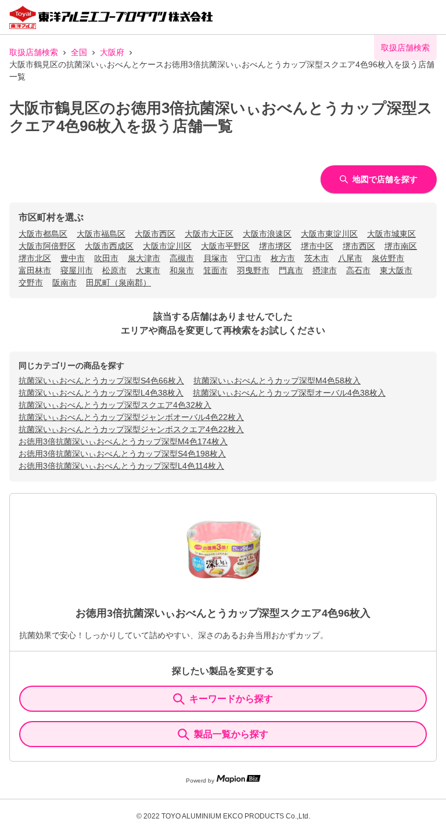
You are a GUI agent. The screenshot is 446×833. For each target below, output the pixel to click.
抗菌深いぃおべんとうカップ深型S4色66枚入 (101, 380)
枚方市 (283, 258)
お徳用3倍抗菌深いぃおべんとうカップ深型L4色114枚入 (121, 465)
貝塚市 (215, 258)
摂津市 (324, 270)
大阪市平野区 (225, 246)
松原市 (114, 270)
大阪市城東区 (391, 233)
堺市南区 (400, 246)
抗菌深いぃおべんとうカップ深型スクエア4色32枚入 (115, 405)
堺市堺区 (275, 246)
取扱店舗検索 (33, 52)
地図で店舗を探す (385, 179)
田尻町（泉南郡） (118, 282)
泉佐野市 (388, 258)
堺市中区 (317, 246)
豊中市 (72, 258)
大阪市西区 (155, 233)
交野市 (31, 282)
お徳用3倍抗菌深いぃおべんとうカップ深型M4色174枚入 (123, 441)
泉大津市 (144, 258)
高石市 (358, 270)
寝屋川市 (76, 270)
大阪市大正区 (209, 233)
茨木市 (316, 258)
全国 (79, 52)
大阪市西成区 (109, 246)
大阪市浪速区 (267, 233)
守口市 (249, 258)
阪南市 (64, 282)
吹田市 (106, 258)
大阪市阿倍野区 (47, 246)
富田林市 (35, 270)
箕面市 (215, 270)
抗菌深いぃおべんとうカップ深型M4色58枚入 (277, 380)
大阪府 (112, 52)
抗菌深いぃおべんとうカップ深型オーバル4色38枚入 (289, 392)
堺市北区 (35, 258)
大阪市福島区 (101, 233)
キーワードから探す (231, 699)
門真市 (291, 270)
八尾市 (350, 258)
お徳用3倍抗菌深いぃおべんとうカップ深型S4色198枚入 (122, 453)
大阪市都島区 (43, 233)
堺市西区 (359, 246)
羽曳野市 (253, 270)
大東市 (148, 270)
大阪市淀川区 (167, 246)
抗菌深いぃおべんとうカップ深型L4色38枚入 (101, 392)
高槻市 (182, 258)
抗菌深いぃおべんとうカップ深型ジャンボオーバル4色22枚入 (131, 417)
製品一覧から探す (231, 734)
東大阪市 (396, 270)
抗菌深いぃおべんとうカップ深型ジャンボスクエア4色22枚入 (131, 429)
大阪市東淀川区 (329, 233)
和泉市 (182, 270)
